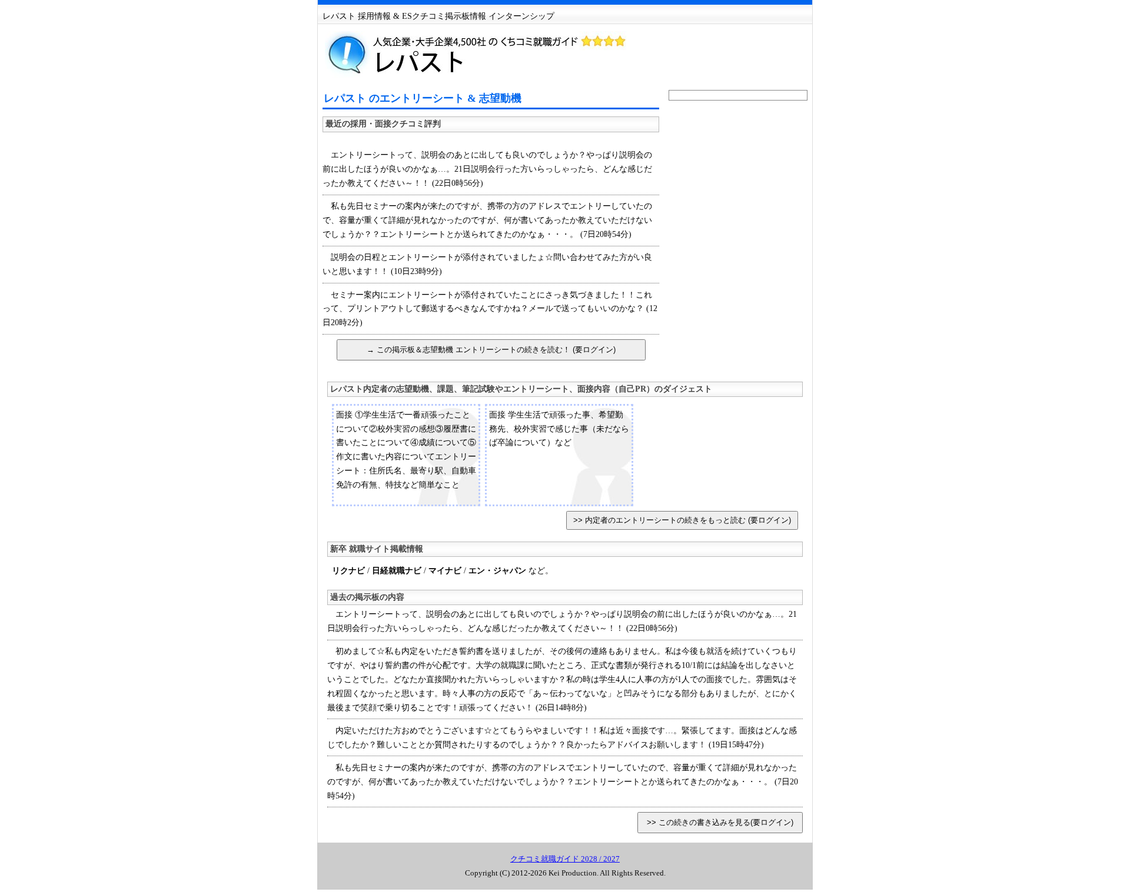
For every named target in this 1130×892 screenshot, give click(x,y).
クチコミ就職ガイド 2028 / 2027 (565, 858)
